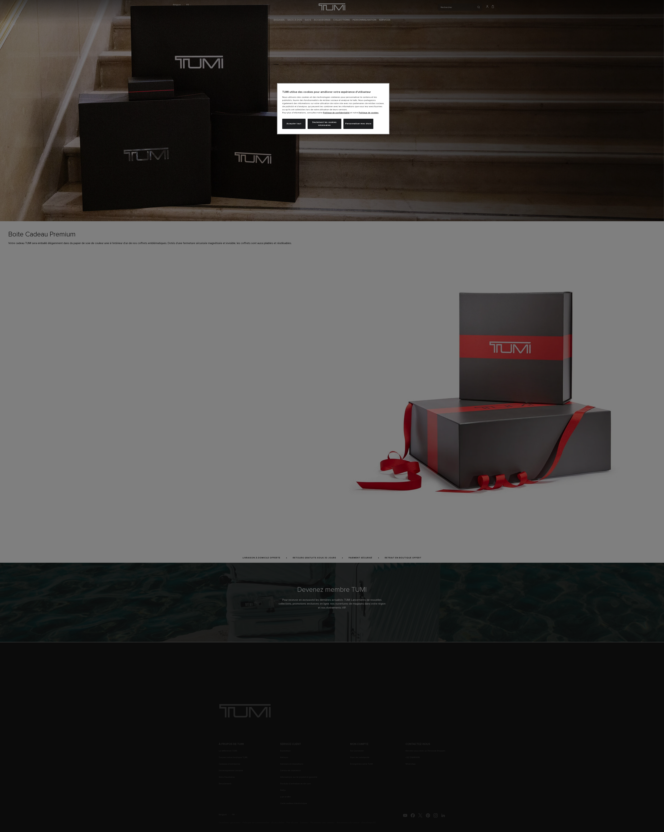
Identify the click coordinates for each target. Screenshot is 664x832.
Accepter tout (294, 124)
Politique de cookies (369, 113)
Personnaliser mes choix (358, 124)
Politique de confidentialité (336, 113)
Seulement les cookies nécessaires (324, 123)
